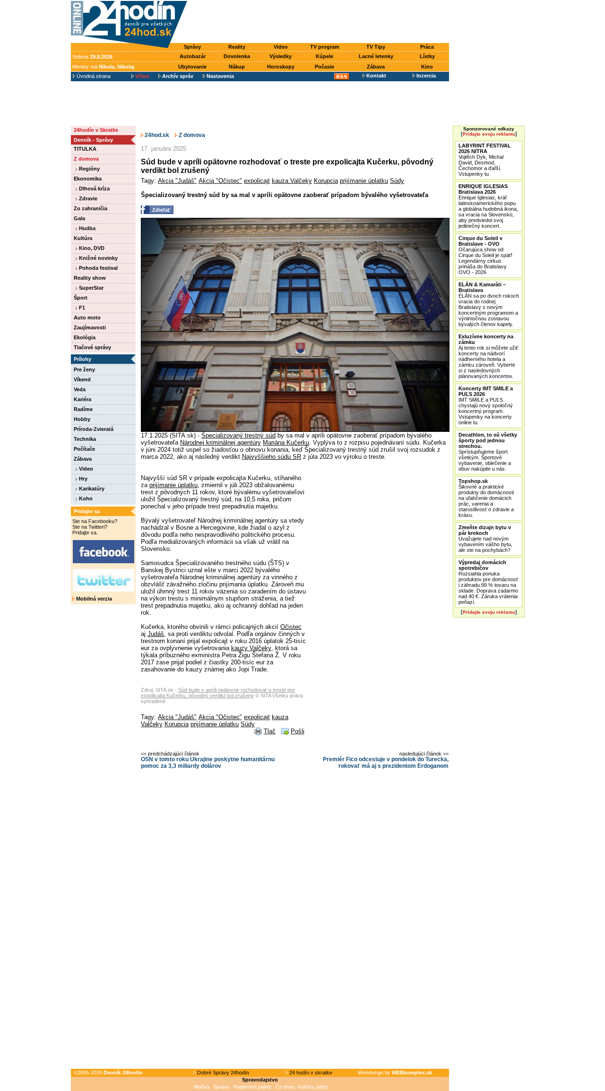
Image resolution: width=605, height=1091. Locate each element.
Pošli (297, 731)
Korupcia (326, 180)
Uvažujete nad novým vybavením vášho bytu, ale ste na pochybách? (485, 538)
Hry (82, 478)
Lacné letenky (376, 56)
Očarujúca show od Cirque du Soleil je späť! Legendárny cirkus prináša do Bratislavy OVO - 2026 (485, 255)
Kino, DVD (91, 248)
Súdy (397, 180)
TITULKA (85, 149)
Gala (79, 218)
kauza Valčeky (292, 180)
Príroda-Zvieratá (93, 429)
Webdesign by (395, 1072)
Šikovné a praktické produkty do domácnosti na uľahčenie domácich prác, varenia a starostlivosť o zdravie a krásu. (486, 498)
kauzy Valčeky (251, 648)
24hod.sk (156, 135)
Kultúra (83, 238)
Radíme (83, 409)
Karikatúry (91, 488)
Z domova (86, 159)
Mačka (201, 1087)
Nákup (237, 66)
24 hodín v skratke (310, 1072)
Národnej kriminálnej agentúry (220, 442)
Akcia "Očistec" (220, 180)
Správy (192, 47)
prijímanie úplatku (364, 180)
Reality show (90, 278)
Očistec (291, 626)
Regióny (89, 169)
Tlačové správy (92, 347)
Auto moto (87, 317)
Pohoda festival (98, 268)
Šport (80, 298)
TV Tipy (375, 47)
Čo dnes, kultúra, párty (302, 1087)
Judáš (155, 633)
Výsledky (280, 56)
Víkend (82, 379)
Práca (427, 47)
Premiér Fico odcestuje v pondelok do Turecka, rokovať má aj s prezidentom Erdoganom (386, 762)
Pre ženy (84, 369)
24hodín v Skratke (96, 130)
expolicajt (257, 180)
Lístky (427, 56)
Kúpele (324, 56)
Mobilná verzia (93, 598)
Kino (427, 66)
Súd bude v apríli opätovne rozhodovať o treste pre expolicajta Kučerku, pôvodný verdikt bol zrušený (218, 692)
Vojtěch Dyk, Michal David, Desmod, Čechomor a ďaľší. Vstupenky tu (484, 160)
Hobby (82, 419)
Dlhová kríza (94, 188)
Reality (236, 47)
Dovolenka (237, 56)
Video (281, 47)
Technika (85, 439)
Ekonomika (88, 178)
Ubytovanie (192, 66)
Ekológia (84, 337)
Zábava (376, 66)
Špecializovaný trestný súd (238, 435)
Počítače (84, 449)
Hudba (86, 228)
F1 (81, 307)
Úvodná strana (93, 76)
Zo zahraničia (90, 208)
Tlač (270, 731)
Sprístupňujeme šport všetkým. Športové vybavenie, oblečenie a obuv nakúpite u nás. (487, 452)
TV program (324, 47)
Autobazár (193, 56)
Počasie (324, 66)
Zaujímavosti (90, 327)
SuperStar (91, 288)
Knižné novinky (98, 258)
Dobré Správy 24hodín (222, 1072)
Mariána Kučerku (286, 442)
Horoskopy (280, 66)
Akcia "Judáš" (177, 180)
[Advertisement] (320, 22)
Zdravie (87, 198)
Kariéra (82, 399)
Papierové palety (252, 1087)
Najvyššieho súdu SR (271, 456)
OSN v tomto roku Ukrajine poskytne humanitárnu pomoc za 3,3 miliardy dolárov (208, 762)
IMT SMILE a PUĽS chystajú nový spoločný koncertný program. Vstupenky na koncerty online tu (485, 405)
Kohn (85, 498)
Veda (80, 389)
